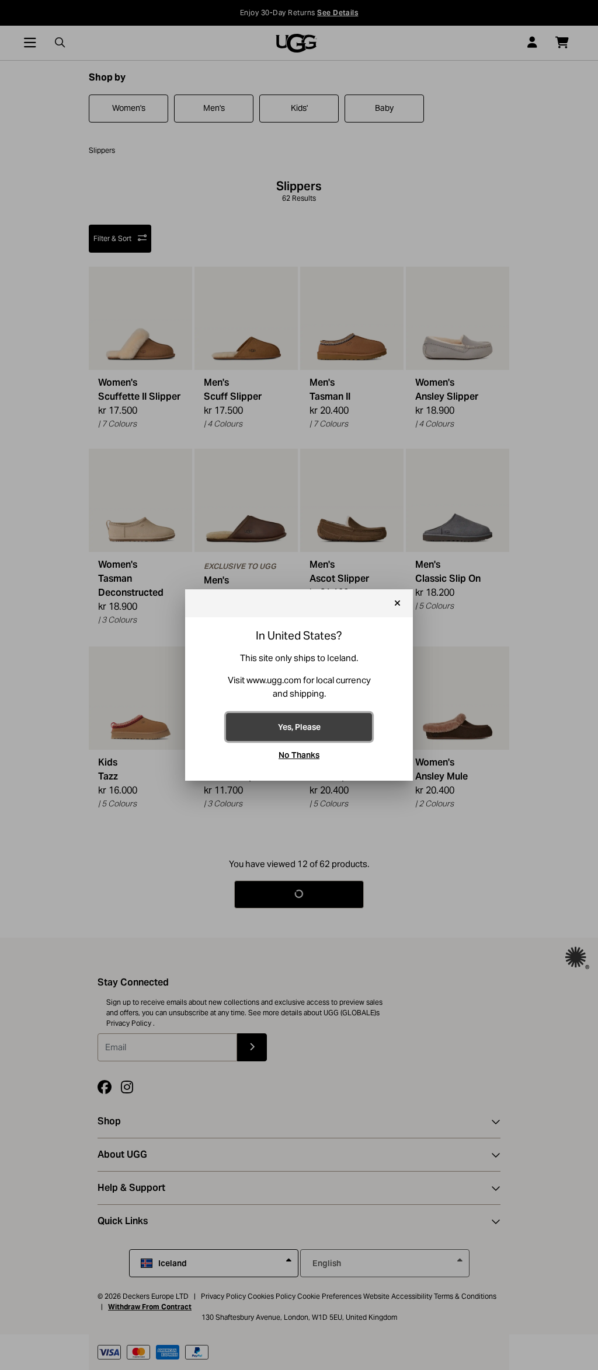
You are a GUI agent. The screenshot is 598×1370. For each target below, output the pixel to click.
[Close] (397, 603)
